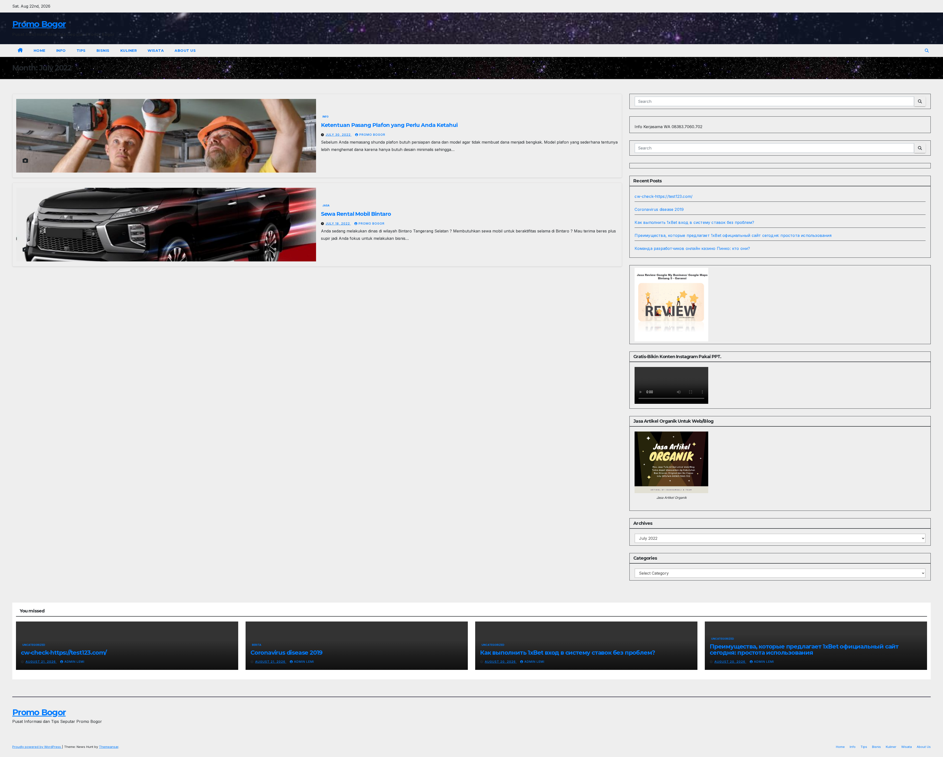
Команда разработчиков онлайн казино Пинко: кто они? (692, 248)
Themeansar (108, 747)
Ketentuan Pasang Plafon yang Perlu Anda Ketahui (389, 125)
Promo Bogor (39, 24)
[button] (927, 50)
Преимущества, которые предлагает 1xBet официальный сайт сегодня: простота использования (733, 235)
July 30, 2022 (339, 134)
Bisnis (103, 50)
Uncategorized (33, 644)
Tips (81, 50)
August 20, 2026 (501, 661)
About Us (185, 50)
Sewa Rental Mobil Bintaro (356, 214)
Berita (256, 644)
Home (39, 50)
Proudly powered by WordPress (37, 747)
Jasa (326, 205)
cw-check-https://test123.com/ (664, 196)
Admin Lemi (74, 661)
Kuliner (128, 50)
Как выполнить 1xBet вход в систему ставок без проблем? (694, 222)
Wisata (156, 50)
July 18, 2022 (338, 223)
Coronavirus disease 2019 (659, 209)
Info (61, 50)
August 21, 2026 (41, 661)
